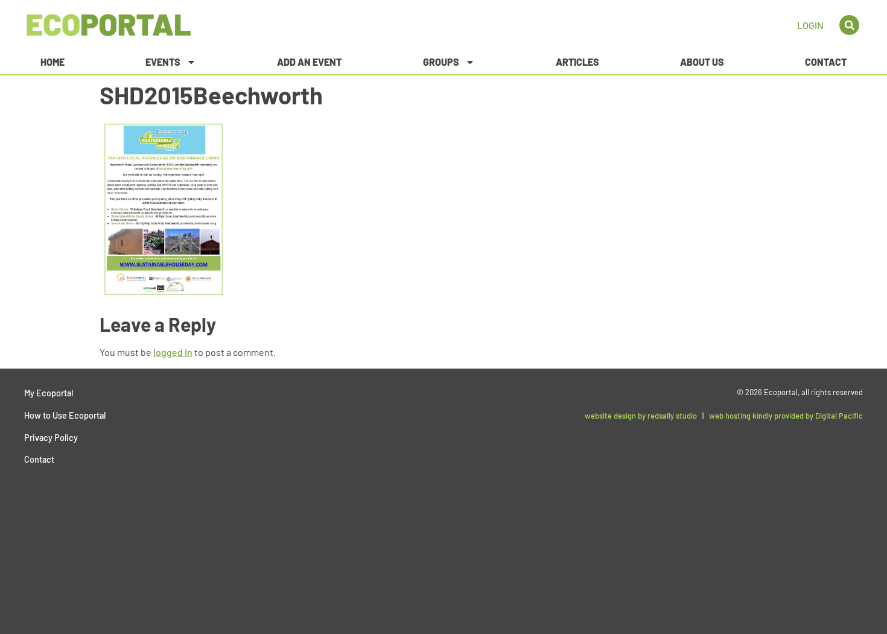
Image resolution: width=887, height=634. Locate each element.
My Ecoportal (48, 393)
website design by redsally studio (641, 415)
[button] (849, 25)
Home (52, 62)
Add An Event (309, 62)
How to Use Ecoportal (65, 415)
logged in (172, 352)
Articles (577, 62)
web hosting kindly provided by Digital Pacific (786, 415)
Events (162, 62)
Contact (826, 62)
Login (810, 25)
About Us (702, 62)
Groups (441, 62)
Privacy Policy (51, 438)
